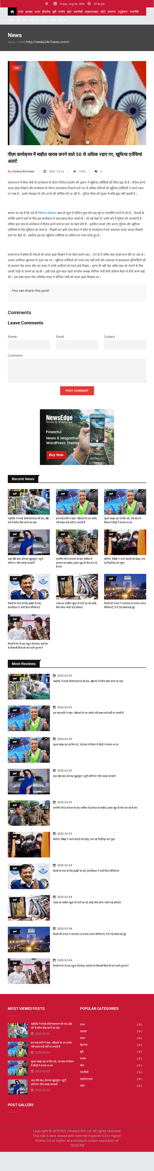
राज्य (20, 12)
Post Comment (77, 390)
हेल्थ (11, 20)
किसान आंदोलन (47, 213)
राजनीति (134, 12)
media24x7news (21, 171)
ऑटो (102, 12)
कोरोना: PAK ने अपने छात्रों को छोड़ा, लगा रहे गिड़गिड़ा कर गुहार (84, 839)
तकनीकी (78, 12)
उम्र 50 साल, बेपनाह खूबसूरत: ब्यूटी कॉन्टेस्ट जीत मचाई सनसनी (84, 776)
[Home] (11, 11)
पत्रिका (62, 20)
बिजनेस (46, 12)
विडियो (44, 20)
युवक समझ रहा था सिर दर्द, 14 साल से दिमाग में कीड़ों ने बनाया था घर (86, 744)
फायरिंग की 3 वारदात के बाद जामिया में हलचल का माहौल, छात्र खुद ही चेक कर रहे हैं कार (76, 562)
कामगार (112, 12)
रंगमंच (61, 12)
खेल (69, 12)
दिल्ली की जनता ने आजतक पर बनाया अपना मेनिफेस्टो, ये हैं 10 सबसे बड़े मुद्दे (89, 934)
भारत (37, 12)
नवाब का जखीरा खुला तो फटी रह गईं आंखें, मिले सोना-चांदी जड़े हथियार (87, 902)
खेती (18, 20)
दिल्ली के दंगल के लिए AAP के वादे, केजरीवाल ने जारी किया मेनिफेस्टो (86, 870)
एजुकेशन (123, 12)
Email (60, 336)
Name (12, 336)
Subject (109, 336)
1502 (82, 171)
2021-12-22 (56, 171)
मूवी (54, 12)
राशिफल (34, 20)
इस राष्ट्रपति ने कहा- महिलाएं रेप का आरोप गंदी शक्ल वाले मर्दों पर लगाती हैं (88, 712)
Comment (15, 355)
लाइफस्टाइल (91, 12)
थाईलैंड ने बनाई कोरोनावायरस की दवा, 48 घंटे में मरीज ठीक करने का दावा (88, 681)
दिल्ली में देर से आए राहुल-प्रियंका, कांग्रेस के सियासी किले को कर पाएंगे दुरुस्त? (91, 965)
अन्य (25, 20)
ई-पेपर (53, 20)
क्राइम (28, 12)
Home (11, 42)
